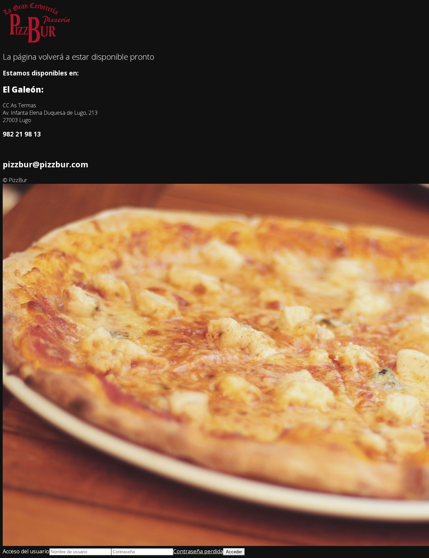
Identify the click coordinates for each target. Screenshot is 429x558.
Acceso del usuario (26, 551)
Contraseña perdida (198, 551)
